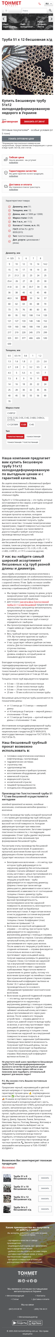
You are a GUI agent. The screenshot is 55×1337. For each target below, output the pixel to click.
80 (31, 309)
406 (31, 338)
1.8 (23, 361)
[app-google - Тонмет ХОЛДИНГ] (20, 1322)
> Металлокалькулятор (28, 1317)
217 (9, 332)
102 (23, 315)
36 (9, 292)
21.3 (17, 275)
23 (31, 275)
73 (9, 309)
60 (9, 304)
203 (45, 326)
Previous (3, 19)
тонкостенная (33, 436)
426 (38, 338)
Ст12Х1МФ (12, 424)
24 (38, 275)
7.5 (9, 378)
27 (24, 281)
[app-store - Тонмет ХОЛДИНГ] (35, 1322)
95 (16, 315)
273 (38, 332)
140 (31, 321)
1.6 (16, 361)
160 (16, 326)
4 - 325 (10, 258)
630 (9, 343)
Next (51, 19)
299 (45, 332)
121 (9, 321)
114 (38, 315)
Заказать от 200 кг (34, 121)
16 (16, 269)
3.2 (30, 367)
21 (9, 275)
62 (16, 304)
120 (45, 315)
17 (24, 269)
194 (38, 326)
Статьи (15, 1299)
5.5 (23, 372)
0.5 (9, 355)
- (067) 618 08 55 (15, 1309)
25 (45, 275)
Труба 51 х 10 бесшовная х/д (22, 1187)
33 (24, 286)
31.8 (9, 286)
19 (38, 269)
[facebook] (32, 1281)
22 (24, 275)
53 (31, 298)
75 (16, 309)
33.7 (31, 286)
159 (9, 326)
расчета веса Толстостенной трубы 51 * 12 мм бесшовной (28, 603)
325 (9, 338)
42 (31, 292)
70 (45, 304)
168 (23, 326)
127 (16, 321)
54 (38, 298)
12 (24, 264)
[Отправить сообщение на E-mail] (20, 1281)
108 (31, 315)
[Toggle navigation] (6, 11)
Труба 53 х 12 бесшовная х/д (22, 1198)
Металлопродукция (15, 1295)
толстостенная (15, 436)
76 (24, 309)
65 (31, 304)
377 (23, 338)
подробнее (13, 162)
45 (38, 292)
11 (38, 378)
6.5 (38, 372)
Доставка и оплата (41, 1299)
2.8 (16, 367)
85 (45, 309)
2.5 (38, 361)
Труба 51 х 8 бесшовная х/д (22, 1177)
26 (16, 281)
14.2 (45, 264)
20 (45, 269)
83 (38, 309)
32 (16, 286)
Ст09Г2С (11, 413)
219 (16, 332)
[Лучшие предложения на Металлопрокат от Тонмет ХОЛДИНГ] (11, 4)
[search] (50, 10)
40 (24, 292)
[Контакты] (39, 3)
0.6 (25, 355)
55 (31, 395)
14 (38, 264)
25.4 (9, 281)
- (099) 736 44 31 (40, 1309)
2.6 (45, 361)
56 (38, 395)
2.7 (9, 367)
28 (31, 281)
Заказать (45, 1178)
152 (45, 321)
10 (16, 264)
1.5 (9, 361)
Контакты (41, 1295)
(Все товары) (8, 1167)
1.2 (39, 355)
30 (45, 281)
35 (45, 286)
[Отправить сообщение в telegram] (28, 1281)
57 (45, 298)
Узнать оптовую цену (21, 138)
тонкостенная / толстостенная (22, 442)
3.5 (38, 367)
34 (38, 286)
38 (16, 292)
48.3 (9, 298)
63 (24, 304)
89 (9, 315)
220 (23, 332)
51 (24, 298)
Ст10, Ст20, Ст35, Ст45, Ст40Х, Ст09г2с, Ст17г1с (26, 419)
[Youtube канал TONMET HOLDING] (24, 1281)
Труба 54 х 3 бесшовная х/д (22, 1208)
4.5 (9, 372)
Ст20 (23, 424)
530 (45, 338)
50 (16, 298)
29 (38, 281)
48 (45, 292)
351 (16, 338)
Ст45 (31, 424)
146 (38, 321)
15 (9, 269)
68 (38, 304)
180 (31, 326)
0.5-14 (17, 355)
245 (31, 332)
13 (31, 264)
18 (31, 269)
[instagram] (35, 1281)
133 (23, 321)
